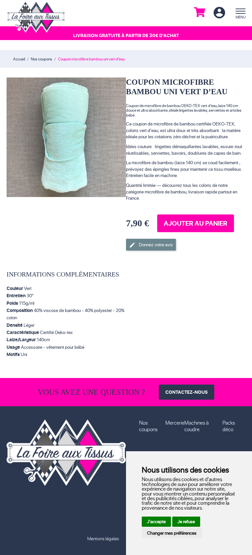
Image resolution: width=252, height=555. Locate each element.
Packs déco (228, 425)
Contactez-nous (186, 392)
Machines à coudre (196, 425)
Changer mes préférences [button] (172, 533)
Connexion (219, 13)
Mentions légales (103, 538)
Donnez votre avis (151, 244)
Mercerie (174, 422)
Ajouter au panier (195, 223)
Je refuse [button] (186, 521)
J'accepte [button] (156, 521)
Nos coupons (148, 425)
